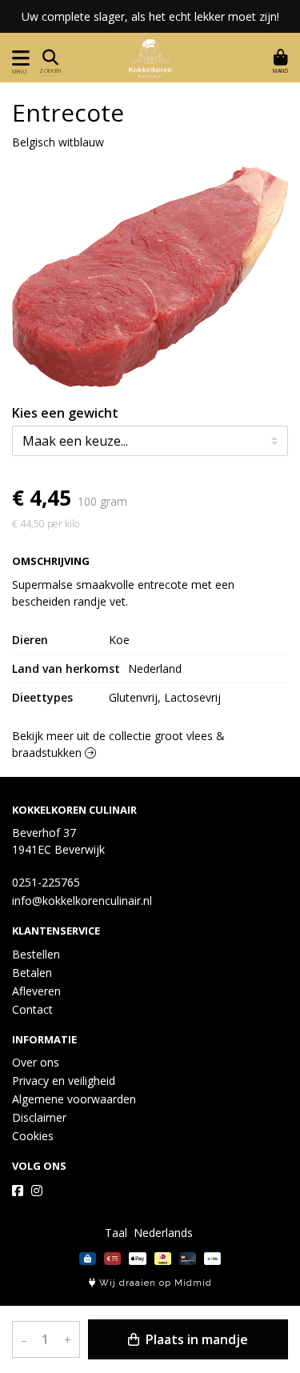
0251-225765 (46, 882)
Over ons (35, 1062)
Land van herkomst (66, 668)
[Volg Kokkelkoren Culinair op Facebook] (17, 1190)
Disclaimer (39, 1117)
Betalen (32, 972)
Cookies (33, 1135)
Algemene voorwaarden (74, 1099)
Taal (116, 1232)
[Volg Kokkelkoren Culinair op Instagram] (36, 1190)
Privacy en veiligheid (63, 1080)
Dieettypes (42, 697)
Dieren (30, 639)
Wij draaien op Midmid (154, 1283)
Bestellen (36, 954)
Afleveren (36, 991)
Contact (32, 1009)
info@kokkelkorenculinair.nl (82, 900)
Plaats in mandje (195, 1339)
